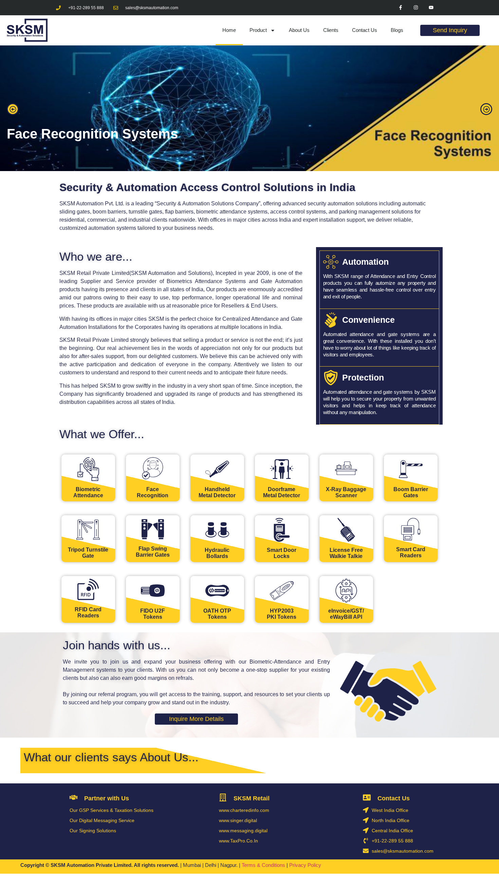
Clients (330, 30)
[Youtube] (431, 7)
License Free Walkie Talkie (346, 553)
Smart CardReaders (410, 552)
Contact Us (364, 30)
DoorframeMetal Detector (281, 492)
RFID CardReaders (88, 612)
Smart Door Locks (281, 553)
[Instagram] (416, 7)
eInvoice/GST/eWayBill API (346, 614)
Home (229, 30)
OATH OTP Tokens (217, 614)
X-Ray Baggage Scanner (346, 492)
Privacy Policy (305, 865)
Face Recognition (152, 492)
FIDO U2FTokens (152, 614)
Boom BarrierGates (410, 492)
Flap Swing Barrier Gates (153, 552)
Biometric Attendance (88, 492)
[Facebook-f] (400, 7)
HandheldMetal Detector (217, 492)
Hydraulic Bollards (217, 553)
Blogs (397, 30)
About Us (299, 30)
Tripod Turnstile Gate (88, 553)
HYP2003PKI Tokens (281, 614)
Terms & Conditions (263, 865)
